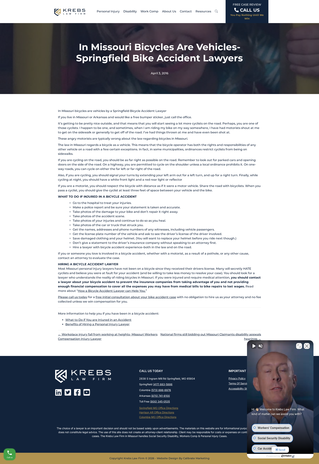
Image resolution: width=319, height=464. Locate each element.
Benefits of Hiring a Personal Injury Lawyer (97, 324)
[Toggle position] (299, 346)
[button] (216, 11)
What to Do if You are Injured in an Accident (98, 320)
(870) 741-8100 (160, 395)
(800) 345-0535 (160, 401)
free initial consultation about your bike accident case (136, 297)
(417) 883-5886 (162, 384)
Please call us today (72, 297)
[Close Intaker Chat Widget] (307, 346)
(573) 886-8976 (161, 390)
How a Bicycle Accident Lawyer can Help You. (112, 291)
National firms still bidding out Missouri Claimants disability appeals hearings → (210, 337)
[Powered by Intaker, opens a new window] (287, 456)
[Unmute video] (254, 346)
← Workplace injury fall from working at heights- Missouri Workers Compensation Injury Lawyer (107, 337)
